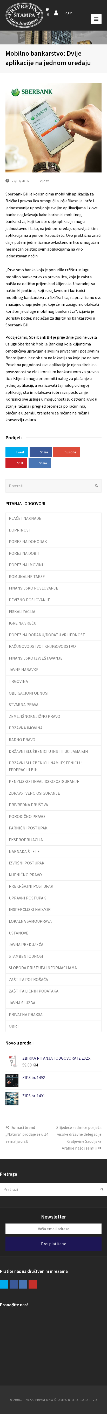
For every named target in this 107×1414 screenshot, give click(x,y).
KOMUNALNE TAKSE (27, 576)
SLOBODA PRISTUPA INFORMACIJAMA (43, 967)
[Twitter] (4, 1284)
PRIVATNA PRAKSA (26, 1014)
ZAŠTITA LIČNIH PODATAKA (33, 991)
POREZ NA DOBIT (24, 553)
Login (67, 12)
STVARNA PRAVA (23, 704)
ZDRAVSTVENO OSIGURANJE (34, 793)
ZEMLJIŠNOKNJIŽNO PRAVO (34, 716)
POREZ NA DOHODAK (28, 541)
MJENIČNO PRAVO (25, 874)
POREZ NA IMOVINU (26, 564)
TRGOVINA (18, 681)
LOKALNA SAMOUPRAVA (30, 921)
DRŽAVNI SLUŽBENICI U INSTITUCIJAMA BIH (48, 751)
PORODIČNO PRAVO (27, 816)
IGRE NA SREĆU (22, 623)
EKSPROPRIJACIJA (26, 839)
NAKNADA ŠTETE (24, 851)
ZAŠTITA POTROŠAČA (28, 979)
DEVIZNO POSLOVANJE (29, 599)
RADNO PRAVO (22, 739)
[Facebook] (14, 1284)
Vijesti (44, 180)
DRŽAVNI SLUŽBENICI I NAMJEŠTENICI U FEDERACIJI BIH (45, 766)
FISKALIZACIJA (22, 611)
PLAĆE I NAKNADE (25, 518)
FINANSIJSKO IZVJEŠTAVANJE (36, 658)
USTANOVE (18, 933)
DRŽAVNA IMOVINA (26, 727)
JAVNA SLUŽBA (22, 1002)
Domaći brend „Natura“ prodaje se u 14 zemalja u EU (26, 1134)
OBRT (14, 1026)
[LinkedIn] (23, 1284)
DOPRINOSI (19, 530)
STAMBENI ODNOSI (26, 956)
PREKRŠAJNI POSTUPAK (31, 886)
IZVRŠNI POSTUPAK (26, 862)
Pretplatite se (53, 1243)
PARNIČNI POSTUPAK (28, 827)
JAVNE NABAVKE (23, 669)
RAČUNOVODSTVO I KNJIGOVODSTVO (42, 646)
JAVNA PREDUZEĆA (26, 944)
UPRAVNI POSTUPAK (27, 898)
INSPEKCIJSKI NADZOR (30, 909)
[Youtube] (33, 1284)
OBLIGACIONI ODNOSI (29, 693)
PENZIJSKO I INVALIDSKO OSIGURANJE (44, 781)
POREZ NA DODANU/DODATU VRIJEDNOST (47, 634)
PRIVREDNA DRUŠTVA (28, 804)
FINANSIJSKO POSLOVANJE (33, 588)
